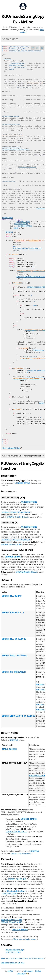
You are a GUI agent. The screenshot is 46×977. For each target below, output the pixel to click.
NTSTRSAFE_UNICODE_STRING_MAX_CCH (27, 248)
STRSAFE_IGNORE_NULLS (17, 517)
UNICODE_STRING (22, 483)
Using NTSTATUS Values (21, 853)
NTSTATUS (9, 232)
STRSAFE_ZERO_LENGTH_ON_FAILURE (18, 716)
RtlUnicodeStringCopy (16, 891)
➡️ (42, 47)
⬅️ (37, 47)
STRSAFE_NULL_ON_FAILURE (14, 655)
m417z (10, 971)
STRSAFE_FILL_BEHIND (12, 596)
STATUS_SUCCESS (9, 749)
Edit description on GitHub (12, 963)
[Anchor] (18, 468)
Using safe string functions (24, 939)
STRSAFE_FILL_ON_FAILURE (14, 639)
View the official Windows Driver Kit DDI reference (22, 958)
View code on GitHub (11, 448)
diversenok (28, 971)
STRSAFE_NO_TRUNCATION (36, 370)
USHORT (41, 403)
